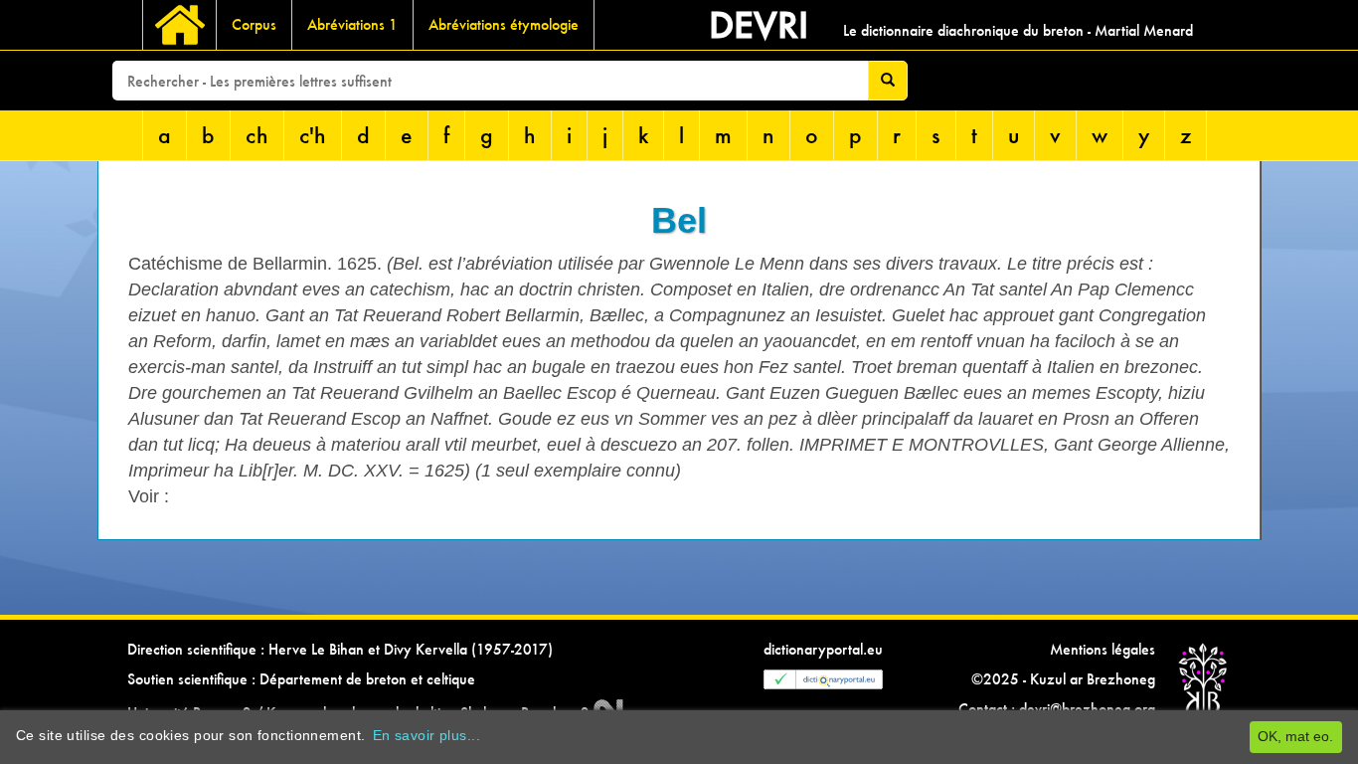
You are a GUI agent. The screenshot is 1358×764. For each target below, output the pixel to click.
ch (257, 134)
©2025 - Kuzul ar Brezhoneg (1063, 678)
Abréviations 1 (352, 24)
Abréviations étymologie (503, 24)
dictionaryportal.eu (823, 649)
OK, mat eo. (1295, 736)
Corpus (254, 24)
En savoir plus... (426, 735)
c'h (312, 134)
